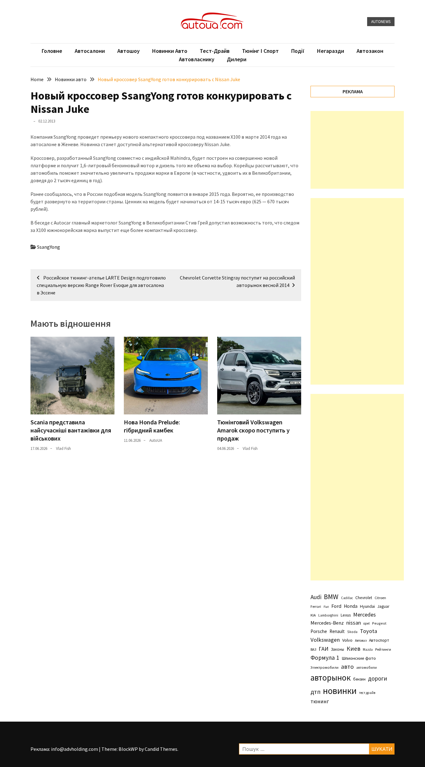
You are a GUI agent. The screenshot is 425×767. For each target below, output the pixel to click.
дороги (377, 678)
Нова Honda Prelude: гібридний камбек (152, 426)
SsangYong (48, 247)
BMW (331, 596)
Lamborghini (328, 615)
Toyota (368, 631)
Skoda (352, 631)
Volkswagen (325, 639)
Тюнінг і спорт (260, 50)
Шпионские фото (359, 658)
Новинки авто (169, 50)
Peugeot (379, 623)
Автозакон (370, 50)
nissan (353, 622)
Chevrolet (363, 597)
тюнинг (320, 701)
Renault (337, 631)
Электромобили (325, 667)
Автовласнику (196, 59)
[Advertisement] (357, 150)
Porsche (319, 631)
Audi (316, 597)
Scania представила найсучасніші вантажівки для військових (70, 430)
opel (366, 623)
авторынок (331, 677)
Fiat (326, 607)
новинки (340, 690)
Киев (353, 648)
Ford (336, 606)
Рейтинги (383, 649)
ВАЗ (313, 649)
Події (298, 50)
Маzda (368, 649)
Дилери (236, 59)
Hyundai (367, 606)
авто (347, 666)
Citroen (380, 597)
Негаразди (330, 50)
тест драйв (367, 693)
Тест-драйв (215, 50)
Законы (337, 649)
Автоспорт (379, 640)
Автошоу (128, 50)
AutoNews (380, 21)
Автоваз (361, 640)
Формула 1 (325, 657)
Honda (350, 606)
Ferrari (316, 606)
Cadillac (347, 598)
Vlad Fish (63, 448)
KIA (313, 615)
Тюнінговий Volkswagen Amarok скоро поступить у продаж (253, 430)
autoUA (155, 440)
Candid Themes (161, 749)
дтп (315, 691)
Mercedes (364, 614)
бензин (359, 679)
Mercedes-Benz (327, 623)
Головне (52, 50)
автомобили (366, 667)
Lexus (346, 615)
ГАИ (324, 648)
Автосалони (90, 50)
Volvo (347, 640)
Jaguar (383, 606)
